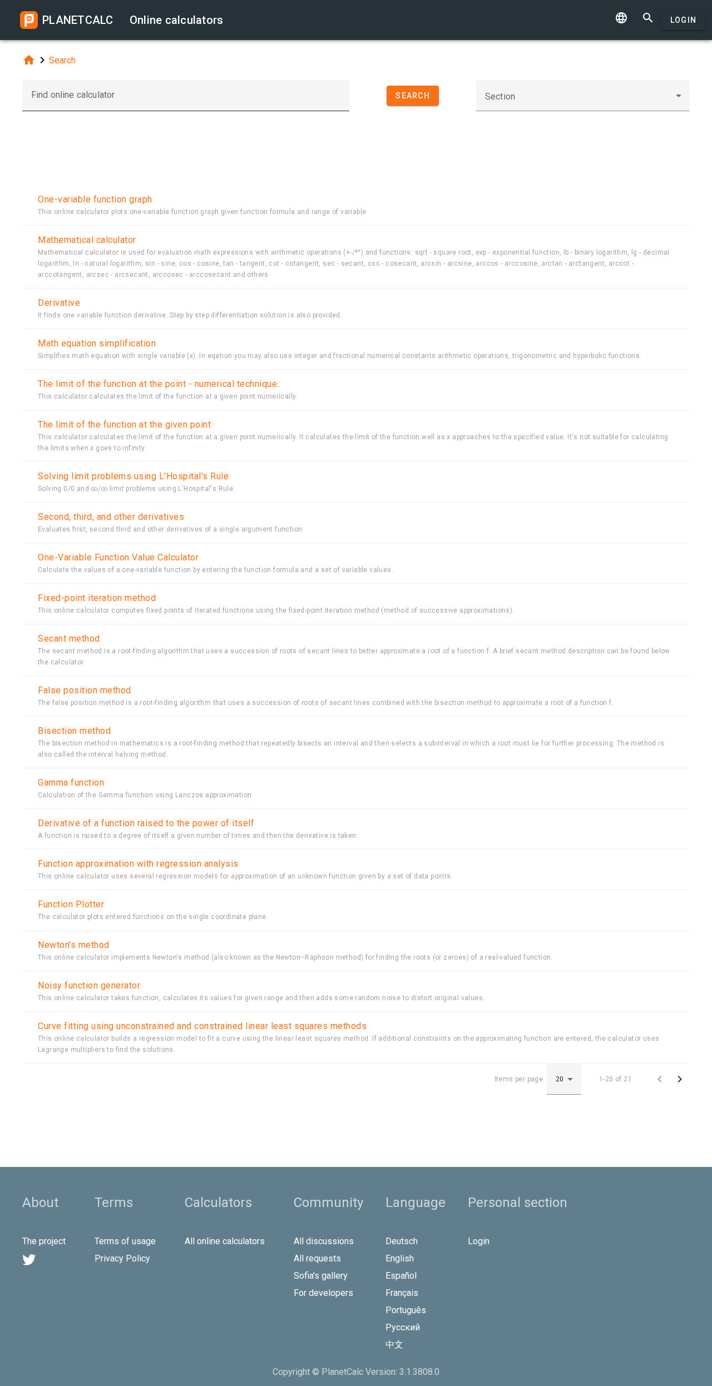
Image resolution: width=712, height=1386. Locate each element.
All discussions (324, 1241)
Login (683, 20)
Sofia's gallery (321, 1275)
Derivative (59, 302)
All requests (317, 1258)
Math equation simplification (97, 343)
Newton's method (74, 945)
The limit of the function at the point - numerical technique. (158, 384)
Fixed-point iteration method (97, 598)
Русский (402, 1327)
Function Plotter (71, 904)
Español (401, 1275)
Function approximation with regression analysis (138, 863)
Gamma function (71, 782)
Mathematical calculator (87, 240)
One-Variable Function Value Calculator (118, 557)
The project (44, 1241)
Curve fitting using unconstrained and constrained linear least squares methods (202, 1026)
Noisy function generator (89, 985)
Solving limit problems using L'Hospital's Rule (133, 476)
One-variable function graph (95, 199)
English (399, 1258)
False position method (84, 690)
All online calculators (225, 1241)
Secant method (69, 638)
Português (405, 1310)
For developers (323, 1293)
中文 (394, 1344)
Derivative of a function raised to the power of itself (146, 823)
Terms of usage (125, 1241)
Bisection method (74, 731)
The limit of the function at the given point (124, 424)
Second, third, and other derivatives (111, 516)
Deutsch (401, 1241)
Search (62, 60)
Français (401, 1293)
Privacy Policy (122, 1258)
